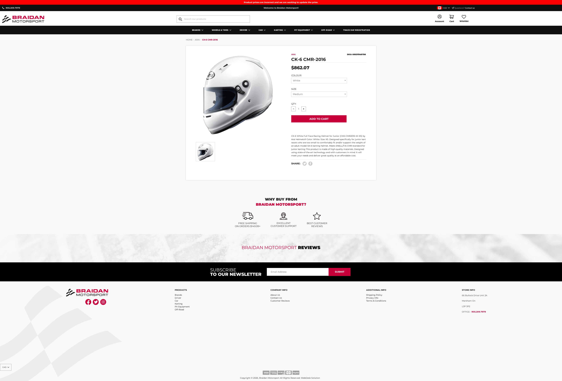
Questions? (464, 8)
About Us (275, 295)
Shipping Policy (374, 295)
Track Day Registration (356, 30)
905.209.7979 (479, 311)
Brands (178, 295)
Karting (179, 303)
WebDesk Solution (310, 378)
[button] (444, 8)
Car (176, 300)
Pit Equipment (182, 306)
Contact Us (276, 298)
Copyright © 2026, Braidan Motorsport (259, 378)
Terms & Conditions (376, 300)
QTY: (293, 103)
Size (294, 89)
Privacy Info (372, 298)
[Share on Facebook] (310, 164)
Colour (296, 75)
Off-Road (179, 309)
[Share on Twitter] (305, 164)
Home (189, 39)
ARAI (197, 39)
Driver (178, 298)
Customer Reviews (280, 300)
